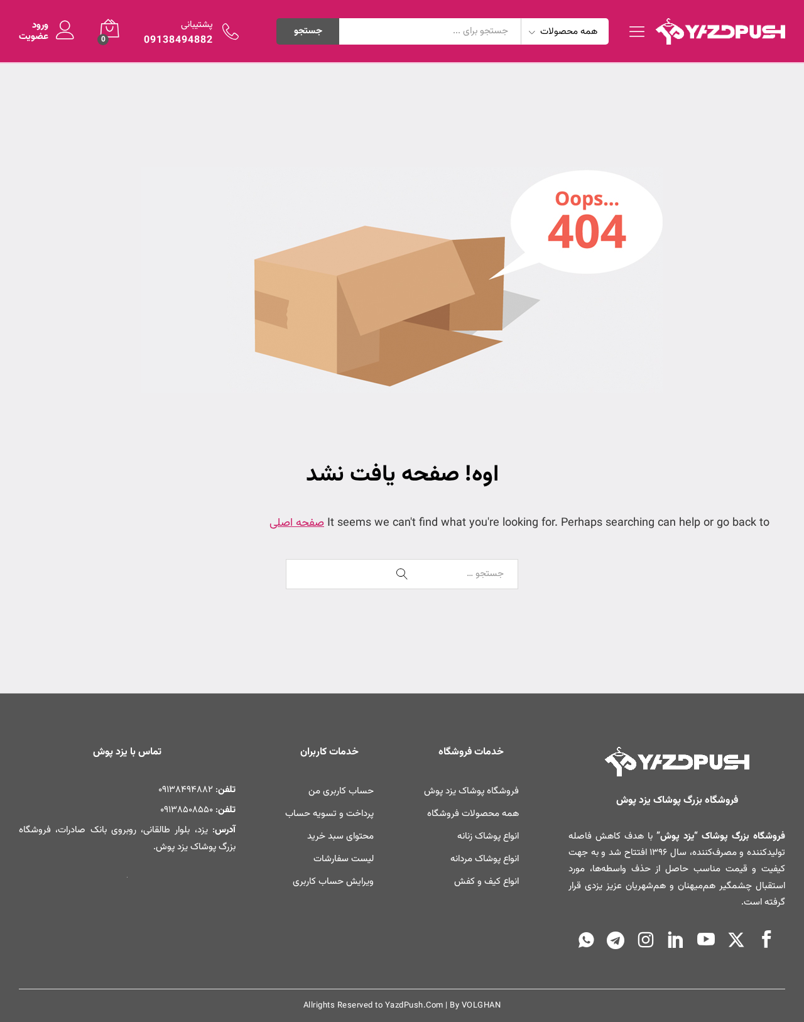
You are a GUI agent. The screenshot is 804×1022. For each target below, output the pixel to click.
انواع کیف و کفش (486, 881)
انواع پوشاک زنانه (488, 836)
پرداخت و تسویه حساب (329, 814)
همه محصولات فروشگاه (473, 814)
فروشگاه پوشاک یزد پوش (471, 791)
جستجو (308, 31)
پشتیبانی (197, 25)
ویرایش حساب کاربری (333, 881)
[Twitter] (736, 942)
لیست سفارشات (343, 859)
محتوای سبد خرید (340, 836)
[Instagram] (646, 942)
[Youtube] (706, 941)
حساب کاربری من (341, 791)
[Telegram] (615, 943)
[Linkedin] (676, 941)
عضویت (33, 37)
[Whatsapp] (586, 942)
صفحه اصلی (296, 523)
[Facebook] (766, 941)
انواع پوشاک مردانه (484, 859)
